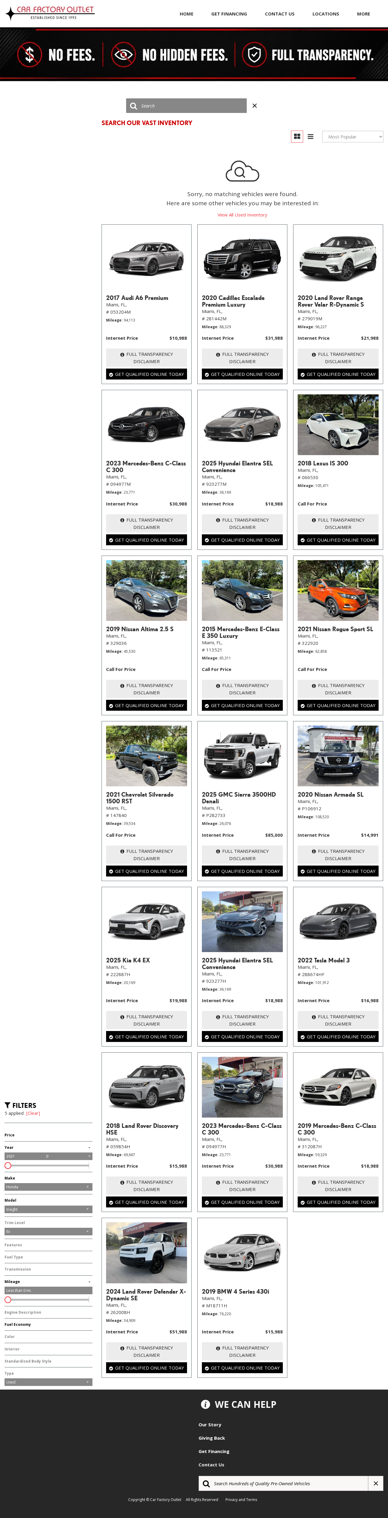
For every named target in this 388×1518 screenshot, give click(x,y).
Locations (326, 14)
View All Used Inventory (242, 215)
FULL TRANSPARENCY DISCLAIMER (149, 357)
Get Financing (229, 14)
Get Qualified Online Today (149, 374)
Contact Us (280, 14)
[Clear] (33, 1113)
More (363, 14)
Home (186, 14)
